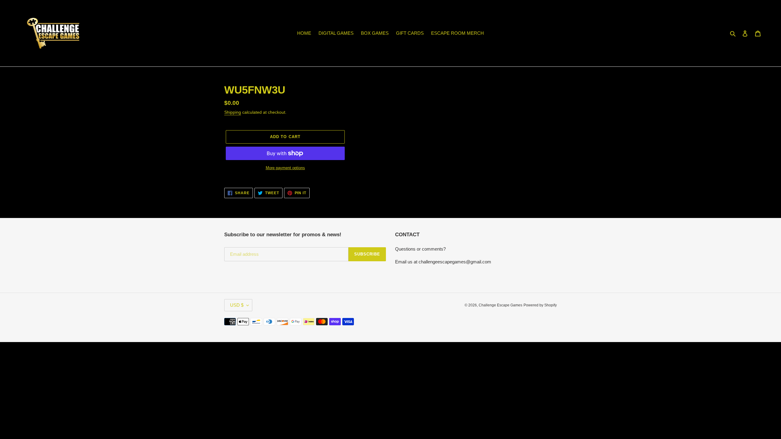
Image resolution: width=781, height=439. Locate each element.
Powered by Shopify (540, 305)
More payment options (285, 168)
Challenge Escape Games (500, 305)
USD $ (236, 305)
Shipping (232, 112)
